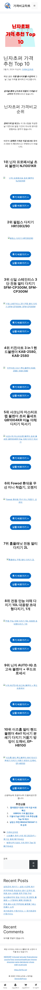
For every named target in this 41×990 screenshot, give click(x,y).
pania (17, 962)
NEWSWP (8, 957)
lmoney (34, 959)
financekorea (32, 957)
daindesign (24, 962)
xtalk (16, 965)
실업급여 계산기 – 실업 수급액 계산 (18, 886)
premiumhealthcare (23, 959)
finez (12, 959)
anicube (23, 957)
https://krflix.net (20, 970)
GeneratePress (20, 979)
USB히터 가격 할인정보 (23, 813)
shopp (31, 962)
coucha (7, 959)
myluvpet (15, 957)
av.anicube (22, 965)
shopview (11, 962)
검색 (5, 858)
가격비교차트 (21, 5)
